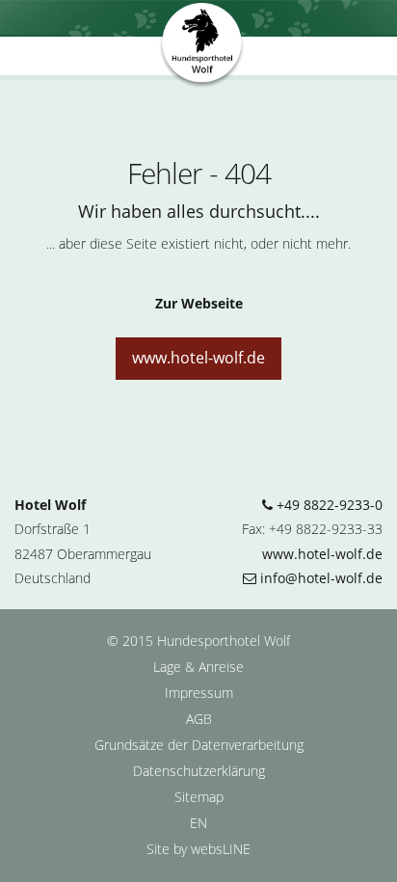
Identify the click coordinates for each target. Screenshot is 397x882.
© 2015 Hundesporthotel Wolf (198, 640)
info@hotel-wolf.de (319, 578)
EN (198, 823)
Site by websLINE (198, 849)
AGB (199, 718)
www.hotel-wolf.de (198, 357)
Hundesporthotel (202, 46)
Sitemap (199, 797)
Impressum (199, 692)
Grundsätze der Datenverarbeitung (199, 744)
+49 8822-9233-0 (328, 504)
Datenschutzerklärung (199, 771)
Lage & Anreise (198, 666)
